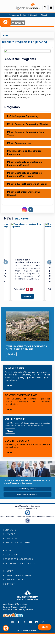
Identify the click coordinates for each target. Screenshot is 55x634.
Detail (26, 296)
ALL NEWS (22, 218)
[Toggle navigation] (49, 35)
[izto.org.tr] (27, 512)
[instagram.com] (24, 209)
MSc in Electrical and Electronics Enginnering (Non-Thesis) (24, 174)
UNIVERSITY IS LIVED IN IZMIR (18, 542)
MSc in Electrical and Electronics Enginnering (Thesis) (24, 163)
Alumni (44, 15)
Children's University (16, 579)
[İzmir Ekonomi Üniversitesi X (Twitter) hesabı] (25, 622)
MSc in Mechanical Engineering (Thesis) (23, 193)
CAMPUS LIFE (11, 538)
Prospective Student (17, 15)
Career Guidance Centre (18, 575)
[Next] (49, 262)
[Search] (45, 7)
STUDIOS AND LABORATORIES (19, 559)
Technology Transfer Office (20, 563)
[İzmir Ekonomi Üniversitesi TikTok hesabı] (43, 622)
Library (9, 571)
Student (33, 15)
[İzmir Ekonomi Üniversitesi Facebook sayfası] (19, 622)
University (10, 530)
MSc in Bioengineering (19, 143)
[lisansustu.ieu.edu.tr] (27, 239)
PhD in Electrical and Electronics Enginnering (24, 152)
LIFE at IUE (10, 534)
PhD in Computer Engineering (22, 116)
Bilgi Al (45, 627)
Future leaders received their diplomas (27, 261)
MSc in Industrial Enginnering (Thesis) (27, 184)
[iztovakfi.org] (27, 520)
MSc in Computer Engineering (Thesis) (27, 124)
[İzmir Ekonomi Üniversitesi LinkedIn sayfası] (37, 622)
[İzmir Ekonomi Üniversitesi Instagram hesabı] (13, 622)
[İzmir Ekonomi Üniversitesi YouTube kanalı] (31, 622)
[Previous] (6, 262)
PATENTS (9, 550)
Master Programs (26, 489)
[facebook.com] (30, 209)
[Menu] (51, 7)
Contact (10, 584)
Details (11, 354)
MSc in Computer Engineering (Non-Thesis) (26, 133)
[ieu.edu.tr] (27, 6)
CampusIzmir (11, 555)
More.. (10, 385)
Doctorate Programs (26, 495)
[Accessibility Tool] (6, 628)
